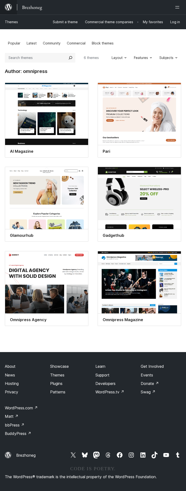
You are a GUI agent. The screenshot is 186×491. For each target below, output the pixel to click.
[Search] (70, 58)
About (10, 366)
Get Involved (152, 366)
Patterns (57, 392)
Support (102, 375)
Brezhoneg (26, 455)
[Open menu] (178, 7)
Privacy (11, 392)
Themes (11, 22)
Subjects (166, 58)
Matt (11, 416)
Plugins (56, 383)
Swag (148, 392)
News (10, 375)
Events (147, 375)
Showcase (59, 366)
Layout (117, 58)
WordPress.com (21, 407)
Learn (100, 366)
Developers (105, 383)
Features (141, 58)
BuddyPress (18, 433)
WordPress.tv (109, 392)
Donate (150, 383)
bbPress (14, 425)
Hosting (12, 383)
